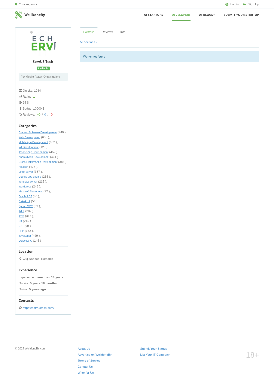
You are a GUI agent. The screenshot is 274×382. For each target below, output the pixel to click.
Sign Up (253, 4)
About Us (84, 348)
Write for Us (86, 372)
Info (122, 32)
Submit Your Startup (241, 15)
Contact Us (85, 366)
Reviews (107, 32)
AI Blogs (206, 15)
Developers (181, 15)
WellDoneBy (34, 15)
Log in (234, 4)
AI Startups (153, 15)
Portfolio (88, 32)
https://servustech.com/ (38, 307)
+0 (38, 114)
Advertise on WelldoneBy (95, 354)
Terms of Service (89, 360)
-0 (51, 114)
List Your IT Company (155, 354)
